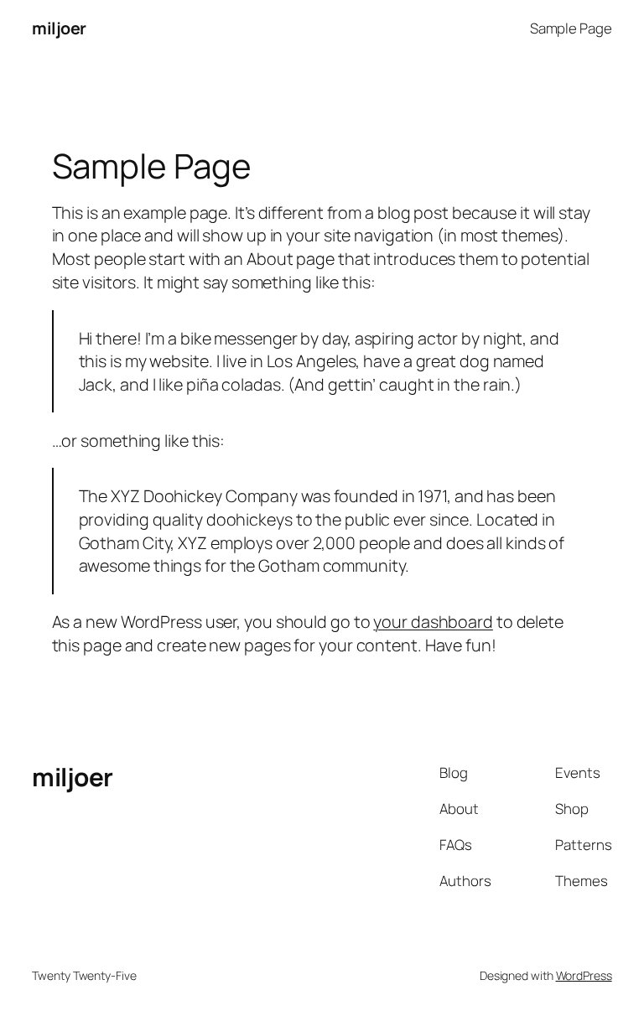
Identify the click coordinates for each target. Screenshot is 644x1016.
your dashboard (433, 621)
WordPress (584, 975)
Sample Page (571, 28)
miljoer (59, 28)
